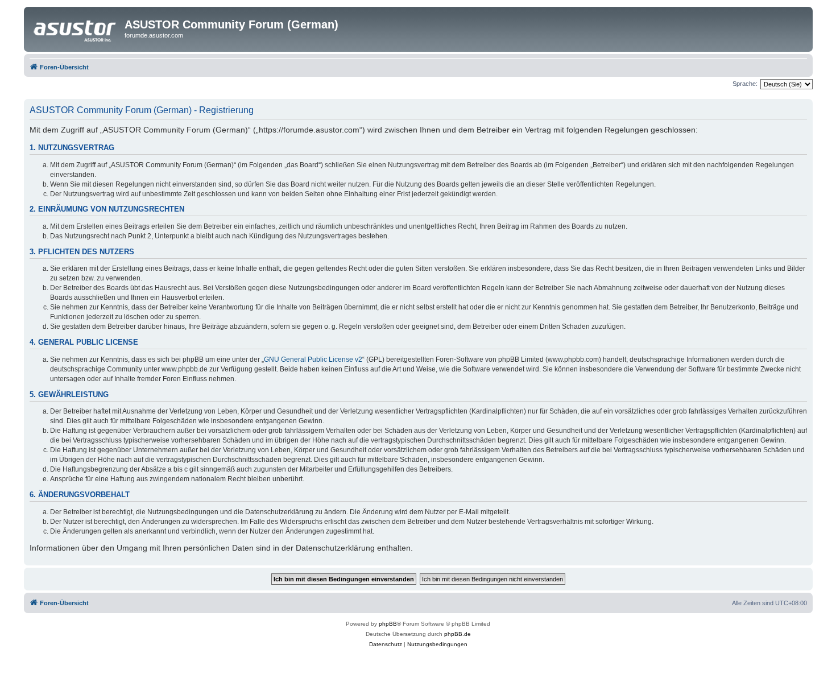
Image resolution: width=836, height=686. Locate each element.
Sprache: (745, 83)
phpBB (388, 624)
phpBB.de (457, 634)
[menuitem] (385, 644)
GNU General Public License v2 (313, 359)
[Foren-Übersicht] (76, 28)
